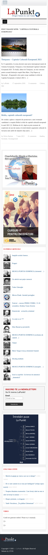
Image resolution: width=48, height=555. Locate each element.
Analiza (42, 136)
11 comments (32, 136)
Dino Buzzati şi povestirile (21, 327)
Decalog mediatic (18, 359)
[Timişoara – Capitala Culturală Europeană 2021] (14, 47)
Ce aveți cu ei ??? (18, 319)
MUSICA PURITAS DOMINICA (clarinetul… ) (28, 271)
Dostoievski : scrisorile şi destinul (23, 311)
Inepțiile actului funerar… (20, 255)
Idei (2, 86)
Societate (4, 139)
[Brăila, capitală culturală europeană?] (14, 102)
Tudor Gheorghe (17, 287)
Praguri (14, 263)
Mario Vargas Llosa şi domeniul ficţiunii (25, 351)
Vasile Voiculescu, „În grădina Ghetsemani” (20, 503)
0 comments (32, 83)
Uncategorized (13, 139)
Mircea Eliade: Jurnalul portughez (23, 295)
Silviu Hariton (8, 136)
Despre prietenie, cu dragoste (15, 499)
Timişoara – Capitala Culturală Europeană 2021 (21, 59)
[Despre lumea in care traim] (24, 12)
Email (7, 395)
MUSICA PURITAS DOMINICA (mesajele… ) (27, 367)
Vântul (14, 343)
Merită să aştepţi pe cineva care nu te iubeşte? (21, 476)
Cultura (42, 83)
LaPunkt (6, 83)
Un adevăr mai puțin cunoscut (22, 279)
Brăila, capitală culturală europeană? (16, 115)
